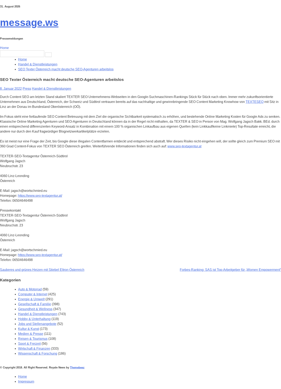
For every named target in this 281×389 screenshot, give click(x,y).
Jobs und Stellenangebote (37, 324)
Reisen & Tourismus (33, 338)
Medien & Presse (30, 333)
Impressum (26, 381)
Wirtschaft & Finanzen (34, 348)
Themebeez (77, 367)
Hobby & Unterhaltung (34, 319)
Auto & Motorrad (30, 289)
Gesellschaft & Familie (34, 304)
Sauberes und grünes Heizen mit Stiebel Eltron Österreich (42, 269)
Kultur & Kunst (28, 329)
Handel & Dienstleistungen (51, 88)
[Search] (48, 54)
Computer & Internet (32, 294)
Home (4, 48)
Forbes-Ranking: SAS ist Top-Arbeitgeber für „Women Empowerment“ (230, 269)
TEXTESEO (255, 102)
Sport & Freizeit (29, 343)
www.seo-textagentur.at (184, 146)
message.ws (29, 22)
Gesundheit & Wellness (35, 309)
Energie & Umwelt (31, 299)
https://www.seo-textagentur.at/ (40, 195)
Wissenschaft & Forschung (37, 353)
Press (27, 88)
